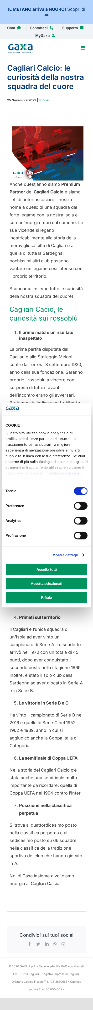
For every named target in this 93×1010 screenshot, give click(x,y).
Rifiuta (46, 597)
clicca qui (74, 473)
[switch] (81, 506)
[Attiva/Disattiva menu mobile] (83, 47)
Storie (44, 100)
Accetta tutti (46, 569)
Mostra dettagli (65, 555)
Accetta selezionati (46, 583)
